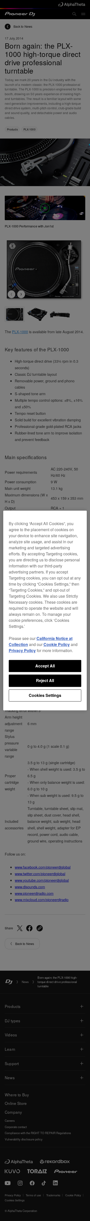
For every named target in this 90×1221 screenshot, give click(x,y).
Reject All (45, 681)
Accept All (45, 666)
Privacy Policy (22, 650)
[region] (45, 610)
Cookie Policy (57, 644)
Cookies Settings (45, 695)
